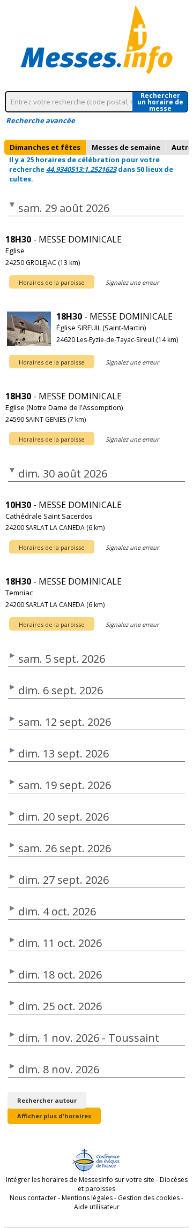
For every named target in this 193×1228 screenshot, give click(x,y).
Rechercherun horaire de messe (160, 102)
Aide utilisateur (97, 1206)
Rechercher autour (47, 1100)
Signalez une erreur (132, 282)
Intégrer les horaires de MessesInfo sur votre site (80, 1179)
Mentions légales (87, 1197)
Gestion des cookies (149, 1197)
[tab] (45, 147)
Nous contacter (33, 1197)
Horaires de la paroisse (52, 282)
